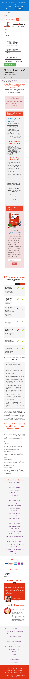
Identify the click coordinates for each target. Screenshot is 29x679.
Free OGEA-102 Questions (14, 528)
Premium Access (9, 64)
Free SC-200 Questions (14, 523)
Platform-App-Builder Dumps (14, 636)
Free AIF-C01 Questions (14, 508)
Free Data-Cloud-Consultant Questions (14, 546)
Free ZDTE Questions (14, 490)
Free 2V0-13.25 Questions (14, 487)
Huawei (8, 52)
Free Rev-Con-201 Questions (14, 485)
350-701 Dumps (14, 644)
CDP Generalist (14, 80)
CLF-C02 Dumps (14, 651)
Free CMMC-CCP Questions (14, 505)
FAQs (20, 668)
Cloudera (8, 80)
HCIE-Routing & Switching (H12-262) (12, 58)
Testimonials (19, 61)
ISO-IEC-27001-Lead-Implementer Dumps (14, 646)
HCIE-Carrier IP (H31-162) (12, 54)
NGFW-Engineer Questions (14, 531)
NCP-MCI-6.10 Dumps (14, 659)
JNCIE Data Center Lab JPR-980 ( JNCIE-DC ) (11, 38)
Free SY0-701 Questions (14, 482)
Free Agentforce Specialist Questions (14, 536)
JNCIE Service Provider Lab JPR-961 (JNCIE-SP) (12, 50)
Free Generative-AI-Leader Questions (14, 539)
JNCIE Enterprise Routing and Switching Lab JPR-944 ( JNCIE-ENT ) (12, 42)
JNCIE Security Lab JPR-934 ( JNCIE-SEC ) (12, 46)
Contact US (9, 672)
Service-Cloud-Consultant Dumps (14, 634)
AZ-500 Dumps (14, 639)
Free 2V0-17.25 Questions (14, 503)
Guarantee (9, 670)
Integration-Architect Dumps (14, 649)
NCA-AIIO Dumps (15, 662)
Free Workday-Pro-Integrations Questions (14, 549)
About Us (15, 668)
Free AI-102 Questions (14, 513)
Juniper (8, 35)
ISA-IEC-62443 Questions (14, 534)
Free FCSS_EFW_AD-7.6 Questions (14, 541)
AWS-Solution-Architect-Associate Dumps (14, 628)
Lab (6, 32)
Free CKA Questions (14, 521)
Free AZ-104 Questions (14, 498)
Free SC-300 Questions (14, 526)
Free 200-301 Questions (14, 495)
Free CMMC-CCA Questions (14, 510)
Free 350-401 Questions (14, 500)
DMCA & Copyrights (18, 672)
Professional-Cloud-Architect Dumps (14, 631)
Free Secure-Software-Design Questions (14, 544)
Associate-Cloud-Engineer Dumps (14, 641)
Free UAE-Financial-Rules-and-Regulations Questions (14, 552)
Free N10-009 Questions (14, 492)
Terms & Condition (18, 670)
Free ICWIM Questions (14, 518)
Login (8, 12)
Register (8, 15)
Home (6, 29)
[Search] (17, 19)
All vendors (8, 61)
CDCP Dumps (14, 654)
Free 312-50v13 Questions (14, 516)
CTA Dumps (14, 657)
